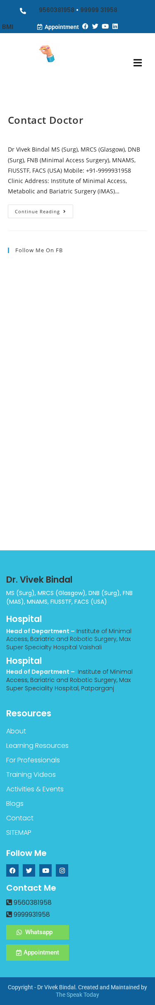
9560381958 (56, 10)
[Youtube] (105, 26)
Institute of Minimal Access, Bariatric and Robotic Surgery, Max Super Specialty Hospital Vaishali (68, 639)
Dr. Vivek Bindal (39, 580)
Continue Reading (44, 209)
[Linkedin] (115, 26)
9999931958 (31, 914)
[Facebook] (86, 26)
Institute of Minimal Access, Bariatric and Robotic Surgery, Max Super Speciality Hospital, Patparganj (69, 680)
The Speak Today (77, 994)
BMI (7, 27)
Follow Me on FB (39, 250)
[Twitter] (95, 26)
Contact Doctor (45, 120)
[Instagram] (62, 870)
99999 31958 (98, 10)
